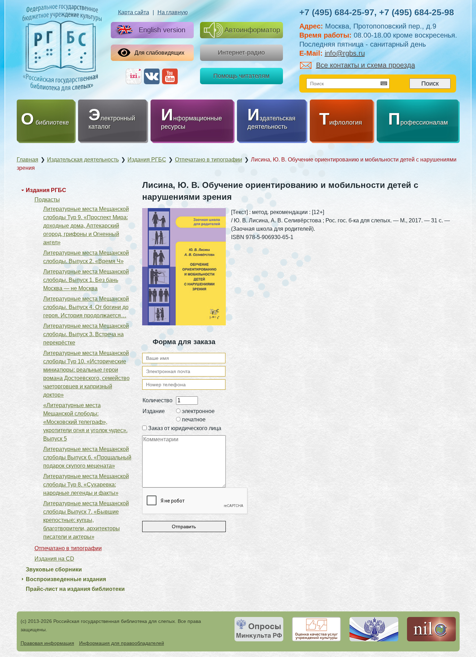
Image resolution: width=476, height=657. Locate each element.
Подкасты (47, 200)
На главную (173, 12)
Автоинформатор (252, 30)
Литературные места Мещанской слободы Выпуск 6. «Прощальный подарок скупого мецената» (87, 457)
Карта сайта (133, 12)
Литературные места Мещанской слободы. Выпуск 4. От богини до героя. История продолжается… (86, 307)
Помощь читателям (241, 75)
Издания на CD (54, 559)
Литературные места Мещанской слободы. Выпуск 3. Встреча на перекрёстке (86, 334)
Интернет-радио (241, 52)
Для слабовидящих (159, 53)
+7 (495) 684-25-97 (336, 12)
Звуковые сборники (54, 569)
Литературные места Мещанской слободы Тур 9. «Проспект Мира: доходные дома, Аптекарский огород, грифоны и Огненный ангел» (86, 225)
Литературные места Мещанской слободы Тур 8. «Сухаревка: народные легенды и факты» (86, 484)
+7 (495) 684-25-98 (416, 12)
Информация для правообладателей (121, 643)
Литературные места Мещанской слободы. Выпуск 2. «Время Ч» (86, 257)
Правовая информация (47, 643)
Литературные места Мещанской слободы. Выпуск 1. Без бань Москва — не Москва (86, 280)
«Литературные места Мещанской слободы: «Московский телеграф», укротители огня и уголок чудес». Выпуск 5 (85, 422)
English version (162, 30)
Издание (154, 411)
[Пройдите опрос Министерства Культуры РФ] (259, 629)
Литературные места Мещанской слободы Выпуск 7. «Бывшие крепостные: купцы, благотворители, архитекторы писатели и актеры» (86, 520)
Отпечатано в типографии (68, 548)
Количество (157, 400)
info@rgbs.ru (345, 53)
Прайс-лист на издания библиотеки (75, 589)
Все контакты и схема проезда (365, 65)
